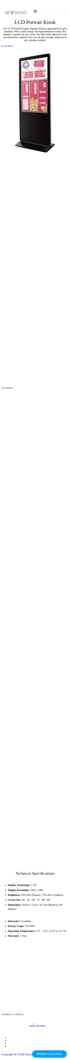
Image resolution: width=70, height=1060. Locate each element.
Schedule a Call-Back (12, 1014)
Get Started (7, 388)
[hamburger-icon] (35, 11)
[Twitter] (9, 1040)
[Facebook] (9, 1037)
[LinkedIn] (9, 1043)
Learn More (7, 46)
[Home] (15, 13)
